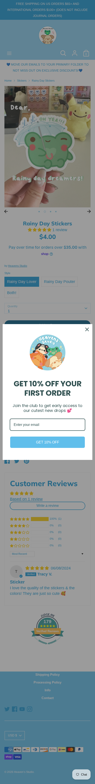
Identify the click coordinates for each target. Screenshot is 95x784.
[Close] (87, 329)
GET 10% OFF (47, 442)
